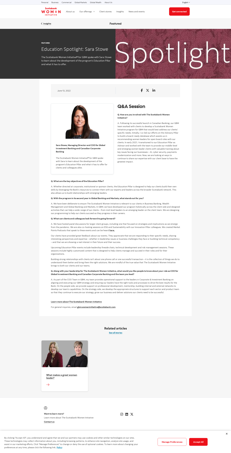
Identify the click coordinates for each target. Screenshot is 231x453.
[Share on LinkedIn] (153, 90)
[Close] (227, 434)
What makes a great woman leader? (61, 376)
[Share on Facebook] (142, 90)
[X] (131, 414)
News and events (137, 11)
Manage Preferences (172, 442)
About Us (108, 2)
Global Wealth (95, 2)
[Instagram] (121, 414)
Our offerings (85, 11)
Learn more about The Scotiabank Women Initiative (76, 301)
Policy (59, 447)
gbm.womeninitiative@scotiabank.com (96, 307)
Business (54, 2)
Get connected (179, 11)
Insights (120, 11)
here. (112, 230)
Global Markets (81, 2)
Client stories (105, 11)
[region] (115, 442)
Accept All (198, 442)
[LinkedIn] (126, 414)
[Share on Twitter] (147, 90)
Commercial (66, 2)
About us (70, 11)
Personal (44, 2)
